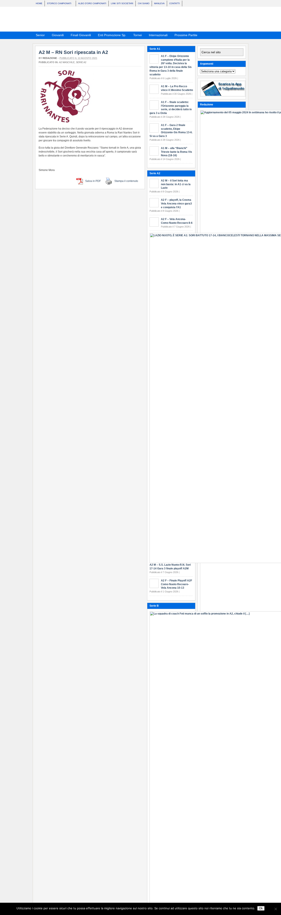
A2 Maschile (67, 62)
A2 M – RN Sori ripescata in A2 (73, 52)
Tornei (136, 35)
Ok (261, 908)
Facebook (238, 35)
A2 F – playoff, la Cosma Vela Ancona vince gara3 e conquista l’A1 (176, 203)
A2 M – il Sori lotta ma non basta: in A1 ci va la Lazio (176, 184)
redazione (50, 58)
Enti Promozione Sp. (110, 35)
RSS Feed (232, 35)
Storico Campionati (58, 3)
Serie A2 (81, 62)
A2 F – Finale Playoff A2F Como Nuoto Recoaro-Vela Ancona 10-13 (176, 584)
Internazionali (157, 35)
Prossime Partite (184, 35)
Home (39, 3)
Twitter (243, 35)
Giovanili (56, 35)
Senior (39, 35)
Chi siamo (144, 3)
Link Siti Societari (122, 3)
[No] (275, 909)
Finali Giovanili (79, 35)
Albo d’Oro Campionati (92, 3)
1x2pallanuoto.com (142, 19)
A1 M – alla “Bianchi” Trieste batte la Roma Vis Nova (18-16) (176, 152)
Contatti (174, 3)
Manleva (159, 3)
